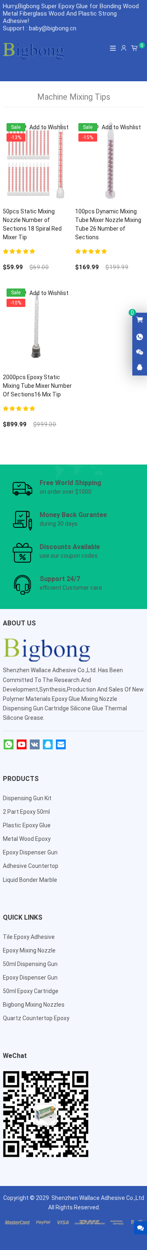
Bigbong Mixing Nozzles (34, 1004)
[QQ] (47, 744)
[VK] (34, 744)
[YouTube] (21, 744)
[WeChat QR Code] (139, 352)
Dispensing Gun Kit (27, 798)
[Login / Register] (123, 48)
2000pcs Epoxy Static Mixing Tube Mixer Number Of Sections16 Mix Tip (37, 386)
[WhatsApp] (8, 744)
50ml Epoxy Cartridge (30, 991)
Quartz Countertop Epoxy (36, 1018)
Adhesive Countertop (30, 866)
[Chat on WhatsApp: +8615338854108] (139, 337)
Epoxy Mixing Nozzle (29, 950)
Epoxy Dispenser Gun (30, 852)
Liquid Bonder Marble (30, 880)
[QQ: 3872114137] (139, 367)
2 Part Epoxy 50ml (26, 811)
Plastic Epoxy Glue (27, 825)
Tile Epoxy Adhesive (29, 937)
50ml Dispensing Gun (30, 964)
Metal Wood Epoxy (27, 839)
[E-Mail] (61, 744)
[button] (44, 127)
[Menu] (113, 48)
